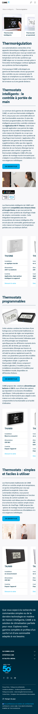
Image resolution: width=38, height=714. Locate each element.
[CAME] (6, 2)
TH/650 (8, 428)
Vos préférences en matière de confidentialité (19, 704)
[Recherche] (31, 2)
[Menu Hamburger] (35, 2)
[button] (19, 651)
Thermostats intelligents (8, 34)
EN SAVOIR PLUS (11, 166)
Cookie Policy (6, 694)
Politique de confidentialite (18, 687)
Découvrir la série (10, 283)
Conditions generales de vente (23, 689)
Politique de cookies (7, 692)
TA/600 (8, 566)
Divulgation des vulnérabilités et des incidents (23, 694)
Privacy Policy (6, 687)
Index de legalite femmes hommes (23, 692)
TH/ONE (9, 256)
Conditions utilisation (8, 689)
